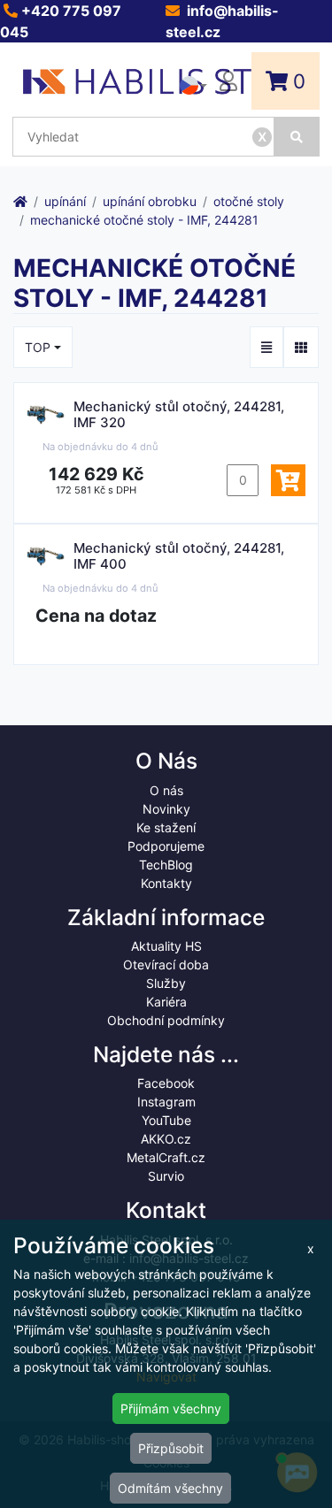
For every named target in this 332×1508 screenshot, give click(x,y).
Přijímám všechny (170, 1408)
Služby (166, 983)
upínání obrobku (150, 201)
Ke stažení (166, 827)
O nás (166, 790)
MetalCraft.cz (166, 1157)
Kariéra (166, 1001)
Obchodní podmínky (166, 1020)
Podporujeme (166, 846)
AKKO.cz (166, 1138)
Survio (166, 1175)
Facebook (166, 1083)
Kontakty (166, 883)
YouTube (166, 1120)
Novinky (166, 808)
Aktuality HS (166, 945)
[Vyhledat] (297, 137)
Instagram (166, 1101)
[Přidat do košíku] (288, 480)
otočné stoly (248, 201)
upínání (65, 201)
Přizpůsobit (171, 1448)
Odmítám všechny (170, 1488)
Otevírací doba (166, 964)
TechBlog (166, 864)
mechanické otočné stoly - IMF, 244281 (144, 219)
